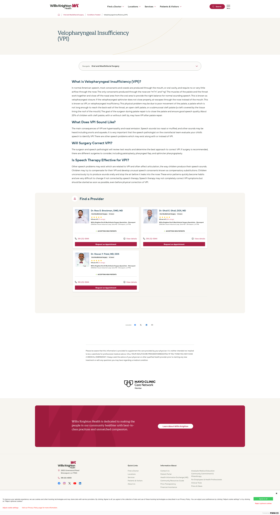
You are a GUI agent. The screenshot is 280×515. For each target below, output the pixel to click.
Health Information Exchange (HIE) (174, 477)
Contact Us (165, 470)
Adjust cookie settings (10, 508)
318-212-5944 (83, 238)
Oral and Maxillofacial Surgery (73, 15)
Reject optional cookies (263, 503)
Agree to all (263, 499)
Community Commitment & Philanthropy (202, 474)
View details (131, 238)
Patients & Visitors (135, 480)
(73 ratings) (101, 219)
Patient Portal (166, 474)
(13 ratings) (101, 262)
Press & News (196, 486)
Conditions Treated (93, 15)
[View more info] (82, 216)
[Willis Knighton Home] (64, 6)
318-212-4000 (66, 477)
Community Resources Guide (172, 480)
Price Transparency (168, 484)
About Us (131, 484)
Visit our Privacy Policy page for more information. (40, 508)
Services (131, 477)
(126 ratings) (170, 219)
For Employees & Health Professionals (206, 479)
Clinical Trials (196, 482)
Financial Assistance (168, 487)
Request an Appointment (105, 244)
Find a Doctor (133, 470)
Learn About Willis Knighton (175, 426)
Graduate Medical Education (202, 470)
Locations (132, 474)
